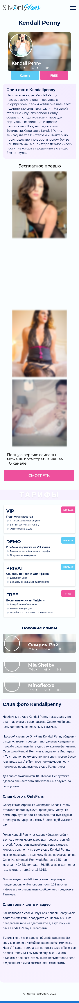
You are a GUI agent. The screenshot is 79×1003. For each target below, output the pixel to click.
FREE (54, 75)
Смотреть (39, 475)
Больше (68, 510)
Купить (25, 75)
